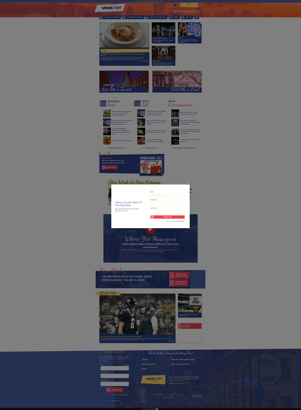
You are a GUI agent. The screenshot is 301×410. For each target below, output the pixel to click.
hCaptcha (181, 221)
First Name (153, 199)
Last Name (153, 208)
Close (188, 183)
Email (151, 191)
